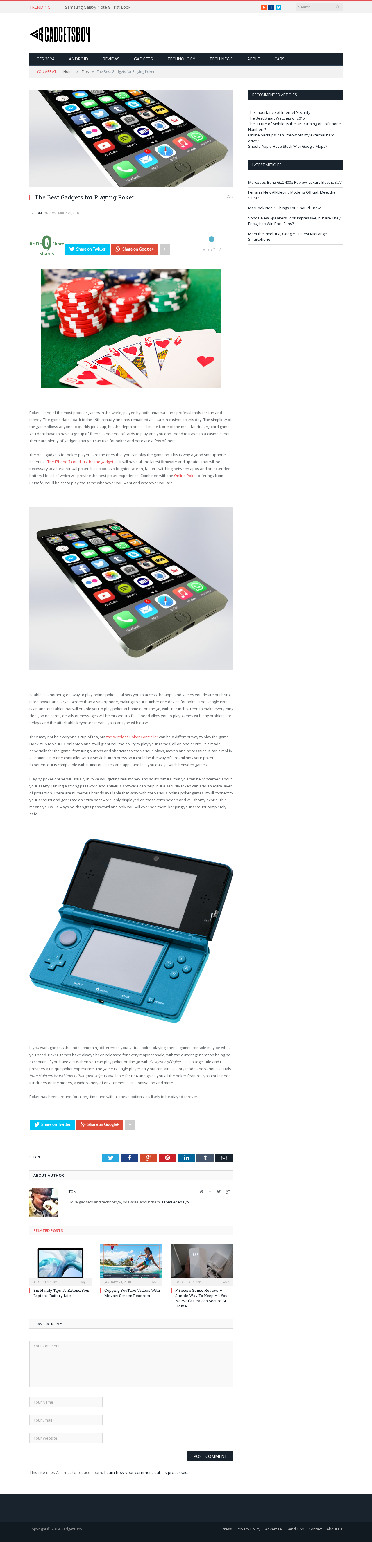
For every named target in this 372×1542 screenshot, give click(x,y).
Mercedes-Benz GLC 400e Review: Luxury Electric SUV (295, 182)
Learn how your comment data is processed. (146, 1472)
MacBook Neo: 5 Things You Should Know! (284, 207)
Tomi (38, 213)
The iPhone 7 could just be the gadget (80, 461)
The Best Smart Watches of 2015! (277, 118)
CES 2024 (45, 59)
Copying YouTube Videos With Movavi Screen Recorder (132, 1293)
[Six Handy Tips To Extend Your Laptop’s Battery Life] (60, 1264)
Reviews (111, 59)
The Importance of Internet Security (279, 112)
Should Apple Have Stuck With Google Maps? (287, 146)
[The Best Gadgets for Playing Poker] (131, 185)
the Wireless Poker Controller (132, 736)
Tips (230, 213)
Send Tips (295, 1529)
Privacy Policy (248, 1529)
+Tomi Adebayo (175, 1202)
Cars (279, 59)
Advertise (273, 1529)
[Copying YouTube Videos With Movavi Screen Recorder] (131, 1264)
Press (227, 1529)
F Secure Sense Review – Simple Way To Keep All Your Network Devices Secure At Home (202, 1298)
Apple (253, 59)
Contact (315, 1529)
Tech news (221, 59)
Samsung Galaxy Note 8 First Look (97, 7)
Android (78, 59)
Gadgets (143, 59)
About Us (335, 1529)
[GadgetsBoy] (60, 33)
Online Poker (185, 475)
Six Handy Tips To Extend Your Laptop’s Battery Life (61, 1293)
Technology (181, 59)
